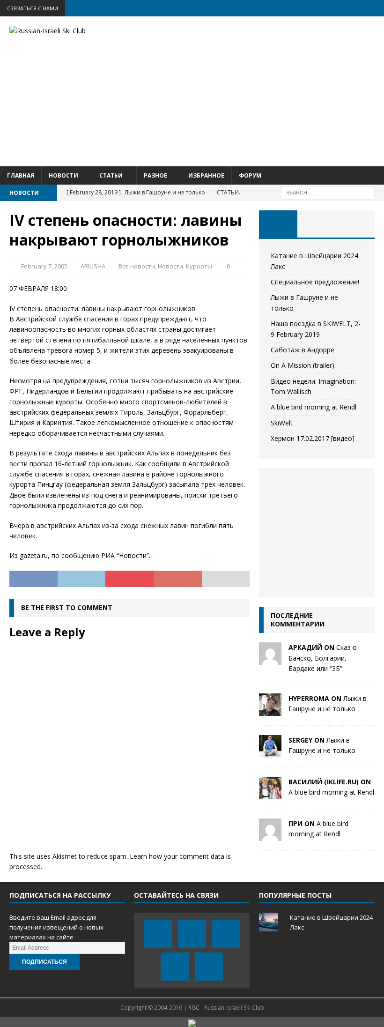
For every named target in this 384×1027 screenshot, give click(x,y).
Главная (20, 175)
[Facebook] (303, 8)
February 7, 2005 (44, 266)
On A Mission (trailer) (302, 365)
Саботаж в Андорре (302, 349)
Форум (250, 175)
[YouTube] (339, 8)
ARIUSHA (93, 266)
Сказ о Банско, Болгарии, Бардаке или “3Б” (322, 658)
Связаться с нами (32, 8)
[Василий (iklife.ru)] (270, 793)
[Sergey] (270, 751)
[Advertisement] (257, 91)
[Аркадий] (270, 659)
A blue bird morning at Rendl (313, 406)
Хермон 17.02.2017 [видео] (312, 438)
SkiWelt (282, 422)
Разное (155, 175)
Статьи (111, 175)
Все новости (136, 266)
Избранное (206, 175)
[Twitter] (321, 8)
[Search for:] (328, 191)
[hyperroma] (270, 710)
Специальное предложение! (315, 281)
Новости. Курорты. (186, 266)
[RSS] (376, 8)
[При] (270, 835)
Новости (63, 175)
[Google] (357, 8)
